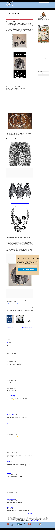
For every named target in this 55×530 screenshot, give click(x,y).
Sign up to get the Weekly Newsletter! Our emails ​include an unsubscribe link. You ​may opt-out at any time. (27, 272)
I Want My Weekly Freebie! (27, 269)
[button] (28, 258)
